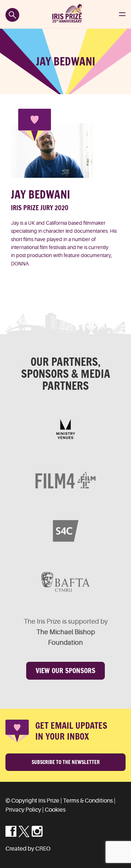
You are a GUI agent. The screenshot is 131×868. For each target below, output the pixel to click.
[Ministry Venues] (65, 429)
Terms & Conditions (88, 800)
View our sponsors (65, 670)
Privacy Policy (23, 810)
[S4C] (65, 531)
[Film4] (65, 480)
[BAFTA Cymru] (65, 582)
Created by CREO (28, 848)
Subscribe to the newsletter (66, 762)
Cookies (55, 810)
